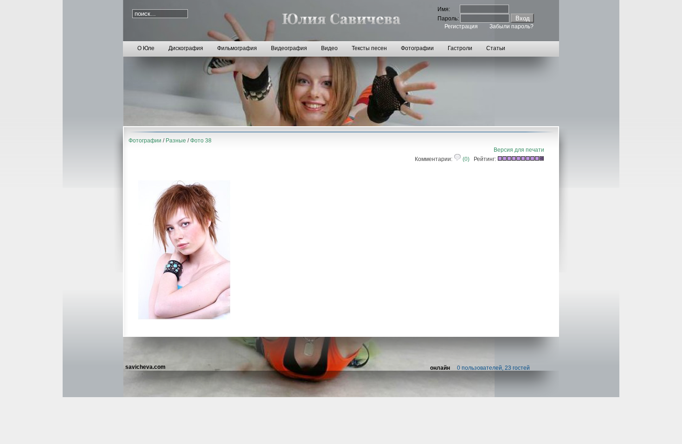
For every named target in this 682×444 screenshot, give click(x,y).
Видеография (289, 48)
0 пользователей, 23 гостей (493, 368)
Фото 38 (201, 140)
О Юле (145, 48)
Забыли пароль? (511, 26)
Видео (329, 48)
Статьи (495, 48)
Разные (176, 140)
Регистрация (461, 26)
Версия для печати (519, 150)
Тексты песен (369, 48)
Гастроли (460, 48)
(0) (465, 159)
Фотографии (417, 48)
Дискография (185, 48)
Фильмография (237, 48)
